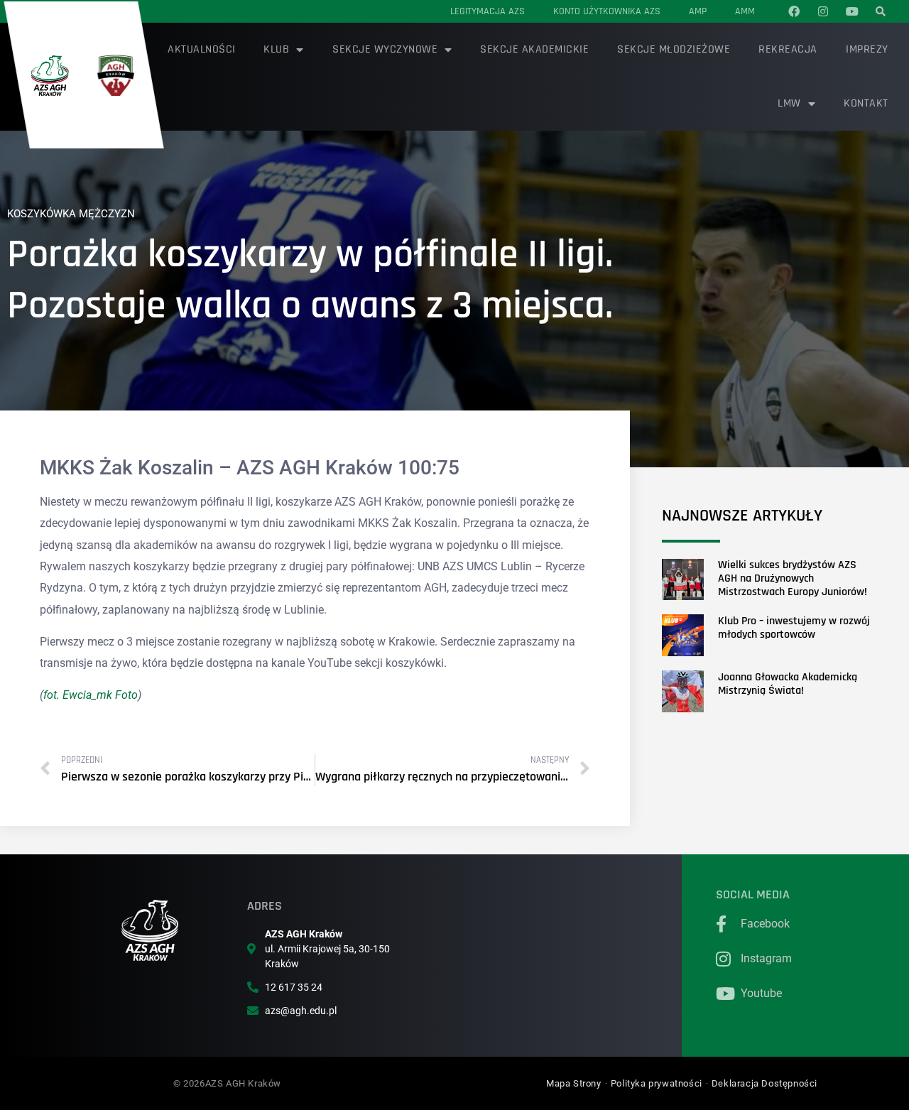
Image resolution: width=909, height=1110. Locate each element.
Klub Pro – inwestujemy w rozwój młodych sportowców (794, 628)
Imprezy (867, 49)
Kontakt (866, 103)
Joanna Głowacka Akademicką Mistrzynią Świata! (787, 684)
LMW (789, 103)
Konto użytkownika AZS (606, 11)
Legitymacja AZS (487, 11)
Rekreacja (787, 49)
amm (745, 11)
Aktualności (202, 49)
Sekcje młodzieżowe (673, 49)
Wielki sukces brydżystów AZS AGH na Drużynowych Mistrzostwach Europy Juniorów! (792, 578)
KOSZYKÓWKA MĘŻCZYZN (71, 213)
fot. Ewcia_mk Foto (90, 695)
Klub (276, 49)
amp (698, 11)
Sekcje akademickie (534, 49)
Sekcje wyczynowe (384, 49)
